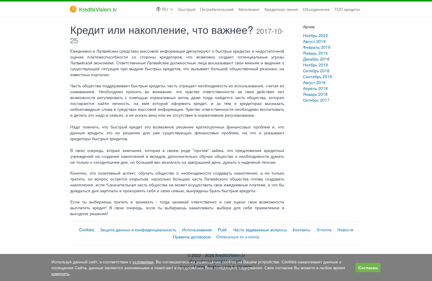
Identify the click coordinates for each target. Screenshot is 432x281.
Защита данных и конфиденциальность (138, 230)
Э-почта (323, 230)
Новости (345, 230)
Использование (197, 230)
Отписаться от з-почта (237, 237)
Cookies (86, 230)
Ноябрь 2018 (315, 65)
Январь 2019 (315, 53)
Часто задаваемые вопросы (260, 230)
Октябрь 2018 (316, 70)
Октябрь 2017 (316, 100)
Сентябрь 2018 (317, 76)
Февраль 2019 (316, 47)
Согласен (368, 267)
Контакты (301, 230)
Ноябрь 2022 (315, 35)
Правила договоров (191, 237)
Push (222, 230)
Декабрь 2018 (316, 59)
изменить (60, 273)
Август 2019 (314, 41)
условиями (143, 262)
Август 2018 (314, 82)
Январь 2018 (315, 94)
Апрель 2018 (315, 88)
